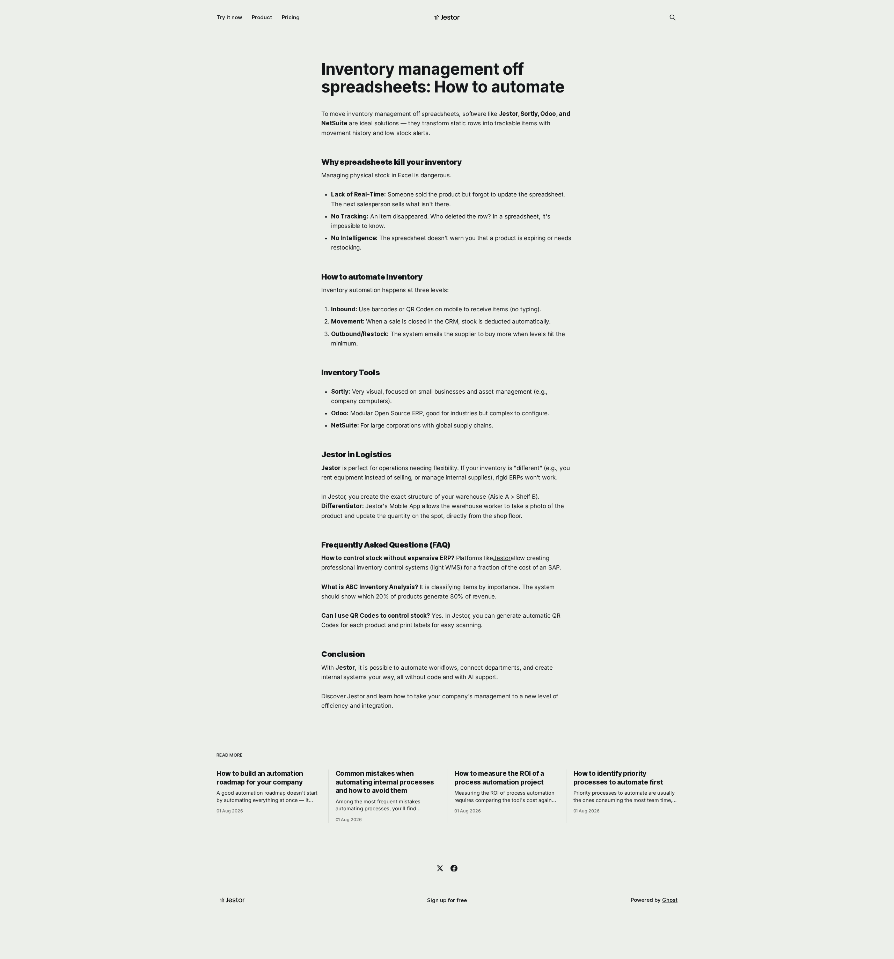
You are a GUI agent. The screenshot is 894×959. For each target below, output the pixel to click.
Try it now (229, 17)
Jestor (502, 558)
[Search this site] (672, 17)
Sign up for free (447, 900)
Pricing (291, 17)
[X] (440, 868)
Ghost (669, 900)
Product (262, 17)
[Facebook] (453, 868)
